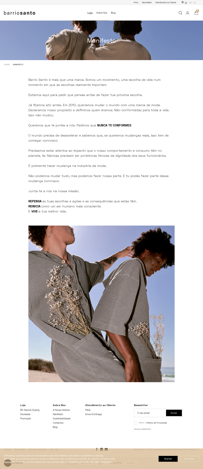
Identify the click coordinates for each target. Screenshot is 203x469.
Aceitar (168, 458)
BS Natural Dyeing (29, 410)
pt (186, 3)
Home (7, 64)
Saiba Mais (189, 458)
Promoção (25, 418)
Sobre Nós (101, 13)
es (195, 3)
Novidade (25, 414)
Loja (90, 12)
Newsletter (147, 2)
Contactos (58, 423)
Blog (113, 13)
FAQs (136, 2)
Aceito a (153, 422)
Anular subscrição (142, 429)
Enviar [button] (174, 412)
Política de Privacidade (157, 423)
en (190, 3)
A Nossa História (61, 410)
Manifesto (58, 414)
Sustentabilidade (61, 418)
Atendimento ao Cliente (165, 2)
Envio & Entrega (93, 414)
